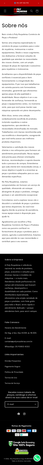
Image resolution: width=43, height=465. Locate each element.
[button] (5, 11)
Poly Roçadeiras (15, 459)
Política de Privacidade (14, 372)
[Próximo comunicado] (38, 3)
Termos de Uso (11, 378)
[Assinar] (35, 404)
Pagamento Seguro (12, 366)
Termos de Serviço (12, 383)
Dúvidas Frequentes (13, 361)
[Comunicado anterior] (4, 3)
